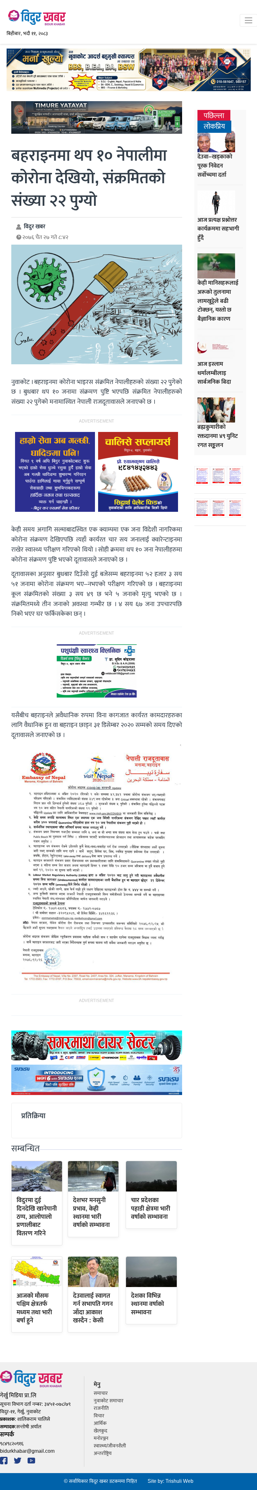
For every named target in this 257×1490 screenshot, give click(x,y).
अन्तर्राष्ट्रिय (103, 1453)
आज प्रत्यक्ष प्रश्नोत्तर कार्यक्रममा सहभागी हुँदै (218, 229)
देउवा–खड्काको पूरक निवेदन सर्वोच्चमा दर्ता (214, 166)
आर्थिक (100, 1423)
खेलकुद (100, 1431)
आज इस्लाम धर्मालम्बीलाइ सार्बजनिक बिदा (214, 373)
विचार (99, 1416)
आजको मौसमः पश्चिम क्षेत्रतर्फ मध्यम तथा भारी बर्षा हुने (34, 1308)
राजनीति (101, 1408)
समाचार (101, 1393)
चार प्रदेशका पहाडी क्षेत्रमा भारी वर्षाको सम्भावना (150, 1208)
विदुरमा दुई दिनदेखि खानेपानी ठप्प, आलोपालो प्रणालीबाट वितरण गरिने (37, 1216)
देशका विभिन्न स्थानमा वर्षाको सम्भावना (147, 1304)
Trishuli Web (179, 1481)
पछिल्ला (214, 116)
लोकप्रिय (214, 126)
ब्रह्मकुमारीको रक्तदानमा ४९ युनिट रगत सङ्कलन (217, 436)
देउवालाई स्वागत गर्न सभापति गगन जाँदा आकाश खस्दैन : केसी (93, 1308)
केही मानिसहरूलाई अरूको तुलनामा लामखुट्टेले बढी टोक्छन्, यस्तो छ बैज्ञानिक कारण (218, 301)
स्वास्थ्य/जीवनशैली (110, 1446)
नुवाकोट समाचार (108, 1401)
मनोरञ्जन (101, 1438)
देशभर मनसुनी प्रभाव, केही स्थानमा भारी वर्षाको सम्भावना (91, 1212)
